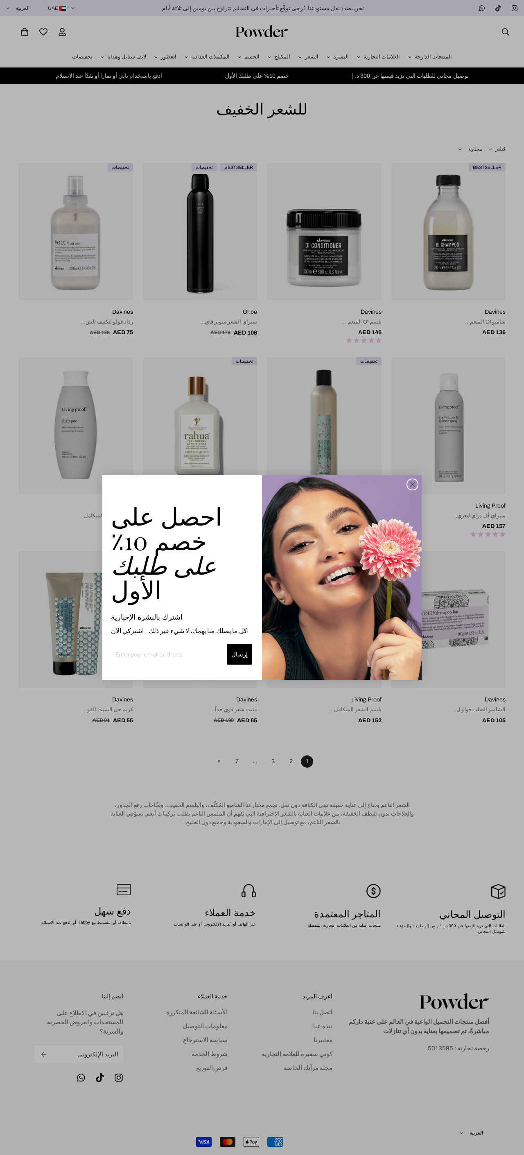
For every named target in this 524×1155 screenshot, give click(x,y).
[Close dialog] (412, 484)
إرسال (239, 654)
